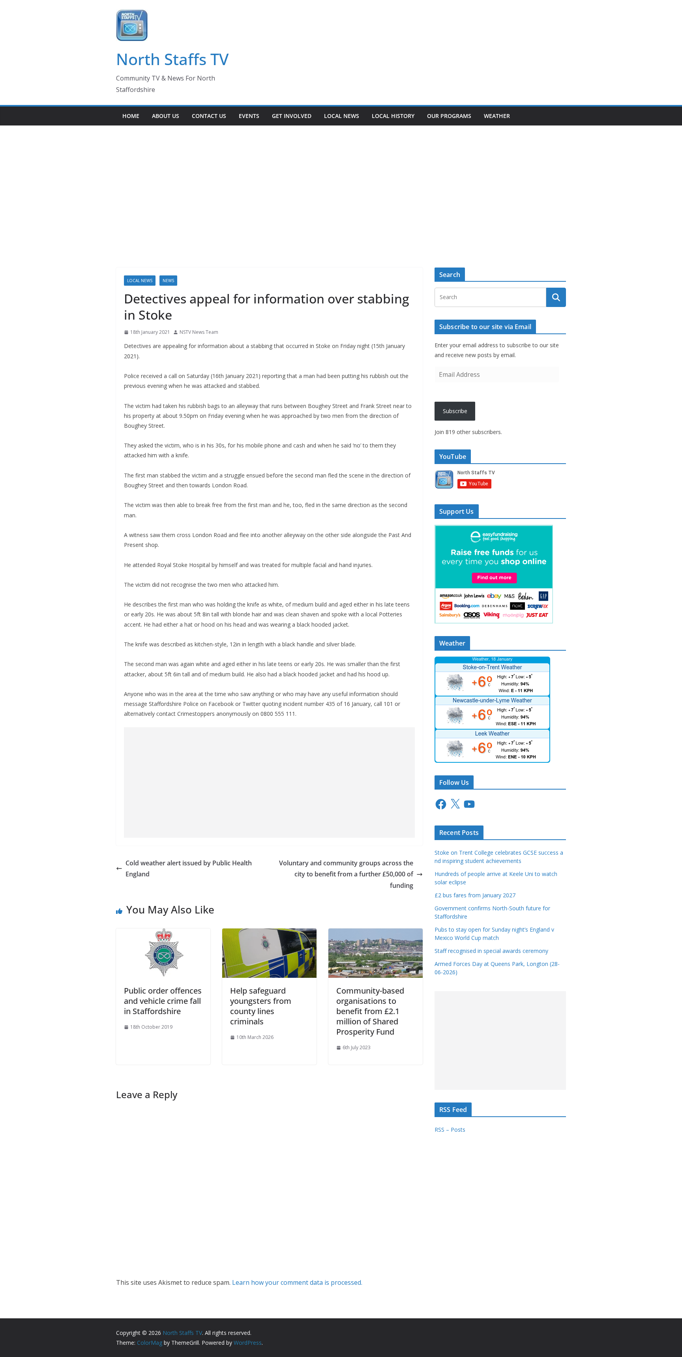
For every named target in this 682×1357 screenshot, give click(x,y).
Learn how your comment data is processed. (297, 1282)
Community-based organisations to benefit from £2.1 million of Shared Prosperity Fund (370, 1011)
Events (249, 116)
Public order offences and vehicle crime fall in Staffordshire (163, 1000)
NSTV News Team (199, 332)
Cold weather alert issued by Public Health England (189, 869)
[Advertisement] (341, 184)
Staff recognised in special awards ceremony (491, 951)
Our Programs (449, 116)
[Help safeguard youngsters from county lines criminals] (269, 934)
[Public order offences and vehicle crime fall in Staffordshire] (163, 934)
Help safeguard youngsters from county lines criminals (260, 1006)
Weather (497, 116)
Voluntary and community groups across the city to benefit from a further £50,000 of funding (346, 874)
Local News (341, 116)
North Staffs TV (172, 59)
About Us (165, 116)
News (168, 280)
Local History (393, 116)
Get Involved (291, 116)
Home (130, 116)
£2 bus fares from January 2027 (475, 895)
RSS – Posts (450, 1129)
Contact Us (209, 116)
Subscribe (455, 411)
